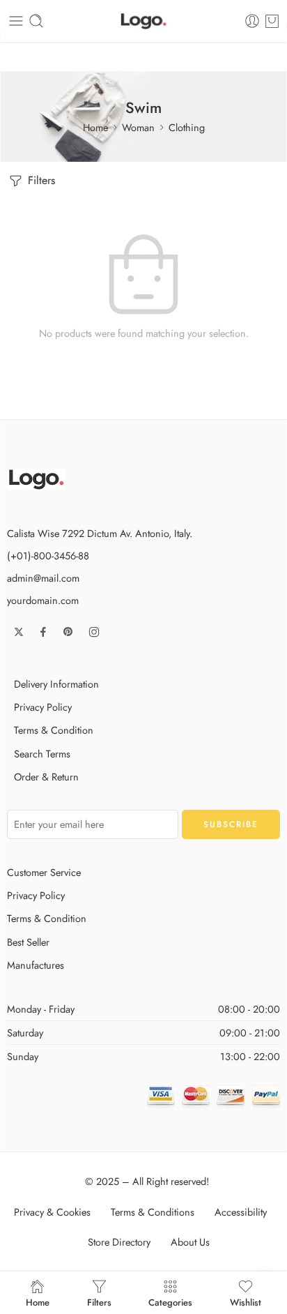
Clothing (187, 127)
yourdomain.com (43, 600)
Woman (138, 127)
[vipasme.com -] (143, 21)
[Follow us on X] (19, 632)
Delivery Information (56, 684)
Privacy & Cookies (52, 1211)
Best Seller (28, 942)
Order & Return (46, 776)
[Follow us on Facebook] (43, 631)
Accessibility (241, 1211)
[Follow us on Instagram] (94, 632)
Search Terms (42, 753)
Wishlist (245, 1301)
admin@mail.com (43, 578)
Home (95, 127)
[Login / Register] (252, 21)
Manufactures (35, 965)
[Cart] (272, 21)
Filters (39, 180)
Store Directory (119, 1241)
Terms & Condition (53, 730)
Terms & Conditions (152, 1211)
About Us (190, 1241)
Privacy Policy (43, 707)
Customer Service (44, 872)
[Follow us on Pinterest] (68, 631)
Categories (170, 1301)
